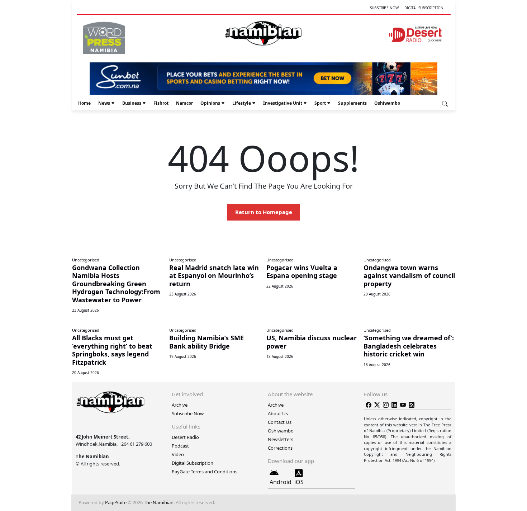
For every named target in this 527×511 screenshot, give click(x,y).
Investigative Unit (282, 103)
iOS (299, 482)
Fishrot (160, 103)
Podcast (180, 446)
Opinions (210, 103)
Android (280, 482)
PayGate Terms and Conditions (204, 471)
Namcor (184, 103)
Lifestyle (241, 103)
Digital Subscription (423, 7)
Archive (179, 405)
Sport (320, 103)
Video (178, 454)
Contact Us (279, 422)
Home (84, 103)
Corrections (280, 448)
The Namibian (159, 502)
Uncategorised (85, 259)
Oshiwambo (387, 103)
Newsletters (280, 439)
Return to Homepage (263, 212)
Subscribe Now (384, 7)
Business (131, 103)
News (104, 103)
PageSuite (116, 502)
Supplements (352, 103)
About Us (278, 413)
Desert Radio (185, 437)
